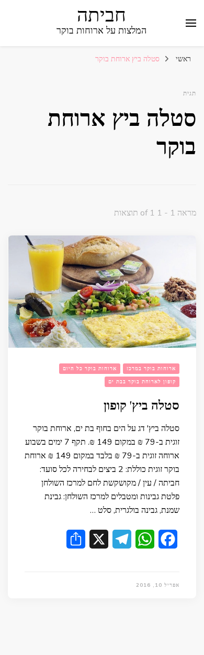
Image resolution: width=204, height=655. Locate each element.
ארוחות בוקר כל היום (90, 368)
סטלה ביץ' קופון (141, 405)
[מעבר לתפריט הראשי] (191, 23)
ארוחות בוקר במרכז (151, 368)
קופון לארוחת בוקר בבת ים (142, 381)
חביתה (101, 15)
